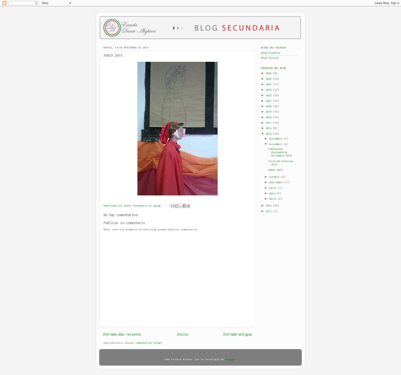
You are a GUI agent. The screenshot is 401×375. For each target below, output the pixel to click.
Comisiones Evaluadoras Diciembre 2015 (280, 152)
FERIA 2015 (275, 169)
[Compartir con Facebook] (184, 206)
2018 (269, 117)
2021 (269, 100)
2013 (269, 211)
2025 (269, 78)
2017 (269, 122)
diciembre (276, 138)
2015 (269, 133)
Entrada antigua (237, 334)
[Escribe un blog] (176, 206)
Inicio (182, 334)
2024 (269, 84)
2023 (269, 89)
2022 (269, 95)
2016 (269, 128)
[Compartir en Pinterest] (188, 206)
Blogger (230, 359)
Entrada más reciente (122, 334)
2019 (269, 111)
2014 (269, 205)
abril (273, 198)
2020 (269, 106)
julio (273, 187)
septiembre (277, 182)
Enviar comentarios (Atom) (143, 342)
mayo (272, 193)
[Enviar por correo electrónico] (172, 206)
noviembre (276, 144)
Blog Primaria (270, 52)
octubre (275, 176)
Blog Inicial (270, 57)
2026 (269, 73)
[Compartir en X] (180, 206)
